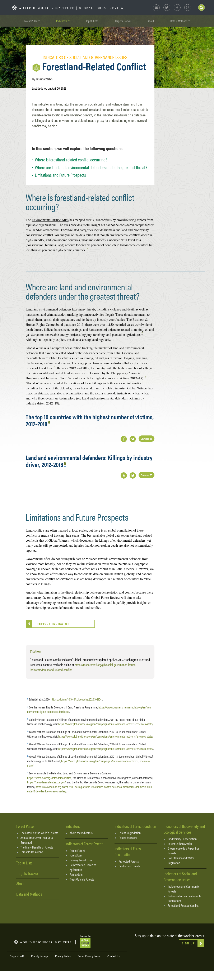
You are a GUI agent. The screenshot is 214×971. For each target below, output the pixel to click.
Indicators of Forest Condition (135, 826)
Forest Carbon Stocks (180, 843)
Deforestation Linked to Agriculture (83, 867)
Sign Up (188, 943)
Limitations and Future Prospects (60, 174)
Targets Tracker (123, 21)
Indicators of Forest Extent (84, 844)
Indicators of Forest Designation (128, 851)
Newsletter (156, 7)
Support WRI (17, 956)
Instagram (187, 7)
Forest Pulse (25, 826)
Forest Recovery (128, 837)
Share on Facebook (124, 439)
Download (145, 438)
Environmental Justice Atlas (50, 220)
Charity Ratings (39, 956)
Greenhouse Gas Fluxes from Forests (184, 850)
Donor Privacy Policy (89, 956)
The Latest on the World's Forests (39, 833)
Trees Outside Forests (82, 879)
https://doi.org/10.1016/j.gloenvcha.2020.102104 (76, 699)
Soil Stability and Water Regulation (181, 860)
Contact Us (113, 956)
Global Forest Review (101, 8)
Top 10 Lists (92, 21)
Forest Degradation (130, 833)
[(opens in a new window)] (85, 942)
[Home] (42, 8)
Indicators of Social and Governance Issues (180, 877)
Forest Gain (76, 874)
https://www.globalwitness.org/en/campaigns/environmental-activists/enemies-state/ (105, 724)
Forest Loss (76, 855)
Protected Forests (129, 861)
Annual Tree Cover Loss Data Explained (36, 840)
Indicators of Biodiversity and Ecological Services (184, 829)
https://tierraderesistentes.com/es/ (46, 782)
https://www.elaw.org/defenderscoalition (49, 777)
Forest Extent (77, 850)
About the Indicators (81, 833)
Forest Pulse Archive (31, 852)
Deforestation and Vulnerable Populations (184, 898)
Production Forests (129, 866)
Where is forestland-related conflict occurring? (71, 159)
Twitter (166, 7)
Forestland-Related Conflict (183, 905)
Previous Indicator (52, 623)
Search (201, 7)
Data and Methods (29, 894)
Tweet (133, 439)
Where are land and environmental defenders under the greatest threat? (91, 167)
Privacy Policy (63, 956)
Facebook (177, 7)
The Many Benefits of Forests (36, 847)
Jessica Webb (44, 78)
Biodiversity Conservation (182, 839)
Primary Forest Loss (81, 860)
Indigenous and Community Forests (183, 889)
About (151, 21)
